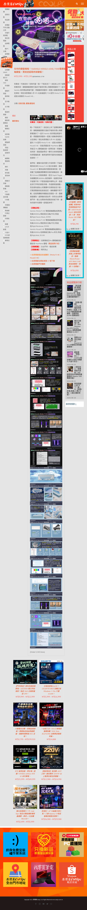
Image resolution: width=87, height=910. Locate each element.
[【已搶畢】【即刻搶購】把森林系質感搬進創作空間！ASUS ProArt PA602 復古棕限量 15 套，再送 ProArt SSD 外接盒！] (74, 185)
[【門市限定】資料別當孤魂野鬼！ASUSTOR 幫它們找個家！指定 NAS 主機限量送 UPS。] (25, 661)
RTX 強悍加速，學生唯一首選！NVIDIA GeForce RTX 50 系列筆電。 (25, 773)
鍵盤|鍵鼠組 (30, 103)
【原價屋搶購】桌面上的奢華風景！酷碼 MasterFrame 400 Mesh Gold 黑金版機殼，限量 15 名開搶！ (75, 258)
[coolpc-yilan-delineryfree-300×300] (7, 57)
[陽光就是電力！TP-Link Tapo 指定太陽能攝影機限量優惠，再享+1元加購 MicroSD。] (25, 786)
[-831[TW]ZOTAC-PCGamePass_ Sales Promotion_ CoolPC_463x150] (38, 117)
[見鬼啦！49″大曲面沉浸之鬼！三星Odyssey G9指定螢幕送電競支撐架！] (51, 786)
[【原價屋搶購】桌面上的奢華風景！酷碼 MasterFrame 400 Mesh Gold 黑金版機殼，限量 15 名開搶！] (74, 234)
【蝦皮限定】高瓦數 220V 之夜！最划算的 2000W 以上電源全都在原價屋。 (51, 773)
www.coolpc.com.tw (57, 899)
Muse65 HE (34, 258)
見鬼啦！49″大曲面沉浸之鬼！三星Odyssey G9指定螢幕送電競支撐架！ (51, 813)
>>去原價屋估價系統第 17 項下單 (42, 261)
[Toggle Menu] (82, 4)
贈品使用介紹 (54, 243)
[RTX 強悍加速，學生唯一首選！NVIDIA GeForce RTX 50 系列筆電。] (25, 746)
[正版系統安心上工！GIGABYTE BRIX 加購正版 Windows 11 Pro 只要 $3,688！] (51, 661)
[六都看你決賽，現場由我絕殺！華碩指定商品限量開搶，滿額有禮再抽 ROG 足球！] (25, 704)
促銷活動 (21, 103)
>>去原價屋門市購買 (37, 264)
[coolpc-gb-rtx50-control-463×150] (54, 117)
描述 (14, 116)
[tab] (19, 115)
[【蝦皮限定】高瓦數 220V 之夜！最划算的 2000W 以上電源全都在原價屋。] (51, 746)
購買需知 (15, 121)
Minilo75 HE (55, 255)
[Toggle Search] (77, 4)
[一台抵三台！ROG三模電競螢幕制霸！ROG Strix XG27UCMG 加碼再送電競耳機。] (51, 704)
